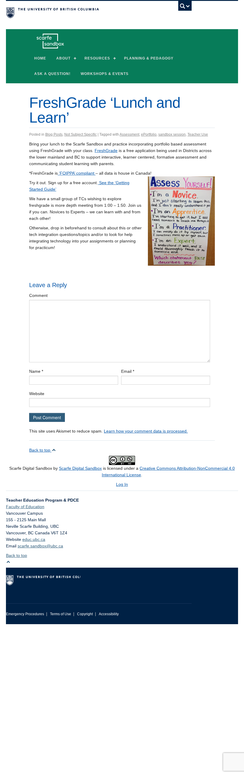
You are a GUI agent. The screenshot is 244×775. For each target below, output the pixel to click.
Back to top (40, 450)
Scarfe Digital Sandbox (80, 468)
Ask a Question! (52, 74)
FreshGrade (106, 150)
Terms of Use (60, 614)
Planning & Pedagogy (148, 58)
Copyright (85, 614)
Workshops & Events (105, 74)
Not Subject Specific (80, 134)
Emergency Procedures (25, 614)
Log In (122, 484)
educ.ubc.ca (33, 539)
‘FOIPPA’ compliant (77, 173)
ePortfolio (149, 134)
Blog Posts (53, 134)
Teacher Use (197, 134)
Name (36, 371)
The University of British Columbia (85, 12)
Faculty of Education (25, 506)
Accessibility (109, 614)
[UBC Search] (185, 7)
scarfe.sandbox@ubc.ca (40, 546)
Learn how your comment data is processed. (146, 431)
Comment (38, 295)
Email (127, 371)
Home (40, 58)
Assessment (129, 134)
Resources (97, 58)
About (63, 58)
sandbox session (172, 134)
